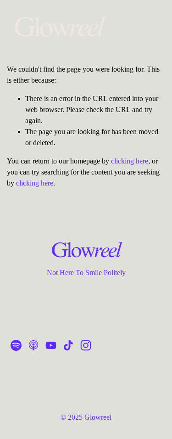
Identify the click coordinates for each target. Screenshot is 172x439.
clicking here (129, 161)
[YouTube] (50, 345)
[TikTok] (68, 345)
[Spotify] (16, 345)
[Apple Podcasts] (33, 345)
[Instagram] (85, 345)
